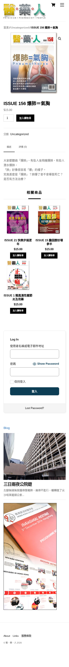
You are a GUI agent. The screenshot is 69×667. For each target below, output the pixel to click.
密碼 (13, 363)
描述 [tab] (9, 146)
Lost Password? (34, 408)
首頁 (6, 27)
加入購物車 (25, 118)
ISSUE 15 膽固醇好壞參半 (49, 242)
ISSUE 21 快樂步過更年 (18, 242)
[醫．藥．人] (25, 17)
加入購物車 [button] (18, 255)
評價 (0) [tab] (23, 146)
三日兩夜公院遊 (18, 484)
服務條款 (26, 635)
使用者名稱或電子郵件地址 (27, 346)
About (7, 635)
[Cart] (53, 4)
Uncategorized (20, 27)
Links (16, 635)
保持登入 (20, 381)
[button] (59, 38)
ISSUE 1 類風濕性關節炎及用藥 (18, 297)
